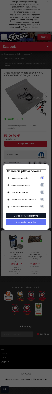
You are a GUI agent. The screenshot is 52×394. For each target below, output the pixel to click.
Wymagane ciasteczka (19, 178)
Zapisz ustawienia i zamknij (26, 216)
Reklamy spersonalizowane (21, 207)
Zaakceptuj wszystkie (26, 222)
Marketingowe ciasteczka (20, 185)
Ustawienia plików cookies (23, 171)
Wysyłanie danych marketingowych (24, 199)
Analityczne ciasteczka (19, 192)
